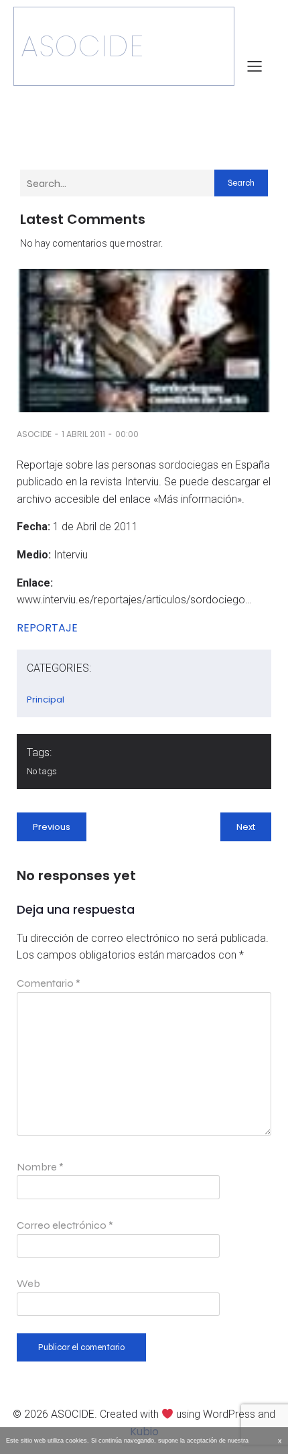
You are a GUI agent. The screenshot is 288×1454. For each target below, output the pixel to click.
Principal (45, 699)
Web (28, 1283)
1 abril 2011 (83, 434)
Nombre (40, 1166)
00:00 (127, 434)
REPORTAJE (47, 627)
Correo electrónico (65, 1225)
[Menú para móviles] (254, 65)
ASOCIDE (34, 434)
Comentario (48, 983)
